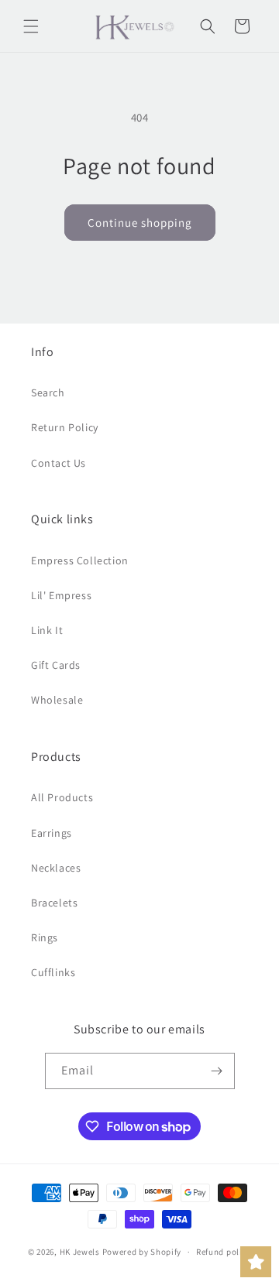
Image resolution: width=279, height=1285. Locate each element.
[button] (31, 26)
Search (48, 392)
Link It (47, 630)
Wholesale (57, 700)
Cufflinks (53, 972)
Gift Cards (56, 665)
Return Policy (64, 427)
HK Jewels (80, 1251)
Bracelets (54, 903)
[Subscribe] (217, 1071)
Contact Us (58, 463)
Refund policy (223, 1251)
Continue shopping (140, 222)
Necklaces (56, 868)
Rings (44, 937)
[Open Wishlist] (255, 1261)
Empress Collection (80, 560)
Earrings (51, 833)
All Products (62, 797)
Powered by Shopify (142, 1251)
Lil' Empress (61, 595)
